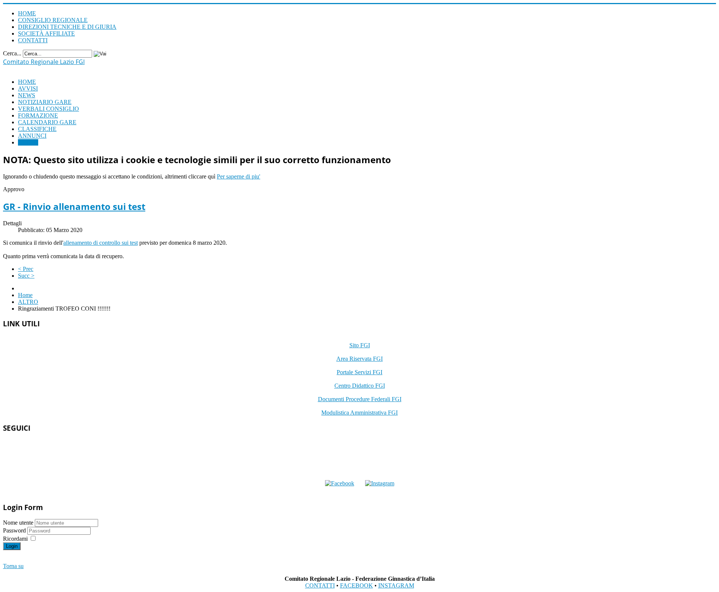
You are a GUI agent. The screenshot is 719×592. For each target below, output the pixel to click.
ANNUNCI (32, 135)
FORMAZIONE (38, 115)
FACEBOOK (356, 585)
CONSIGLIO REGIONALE (53, 20)
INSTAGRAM (396, 585)
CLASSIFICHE (37, 129)
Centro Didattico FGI (359, 385)
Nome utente (18, 522)
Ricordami (15, 538)
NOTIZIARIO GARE (45, 102)
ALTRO (28, 142)
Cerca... (12, 53)
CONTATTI (33, 40)
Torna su (13, 566)
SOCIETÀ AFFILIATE (46, 33)
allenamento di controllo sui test (100, 242)
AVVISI (28, 88)
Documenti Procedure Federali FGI (359, 399)
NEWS (26, 95)
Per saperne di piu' (238, 176)
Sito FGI (359, 345)
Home (25, 295)
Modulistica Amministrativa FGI (359, 412)
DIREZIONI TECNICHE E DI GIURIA (67, 27)
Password (15, 530)
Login (12, 546)
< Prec (25, 269)
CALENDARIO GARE (47, 122)
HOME (27, 13)
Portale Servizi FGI (359, 372)
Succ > (26, 275)
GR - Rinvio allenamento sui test (74, 206)
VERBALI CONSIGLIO (48, 109)
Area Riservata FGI (359, 358)
